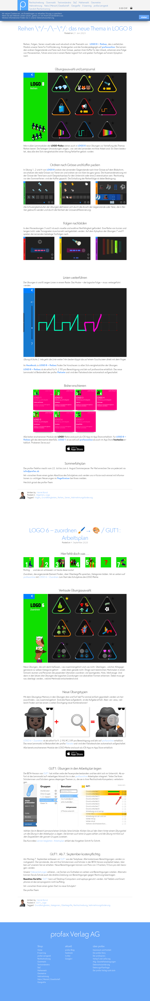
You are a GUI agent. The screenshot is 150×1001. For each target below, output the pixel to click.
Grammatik (51, 2)
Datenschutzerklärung (101, 965)
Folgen (37, 497)
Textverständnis (64, 2)
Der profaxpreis (99, 956)
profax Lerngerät (101, 5)
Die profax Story (99, 953)
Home (40, 950)
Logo (48, 495)
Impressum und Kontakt (102, 950)
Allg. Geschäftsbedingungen (104, 962)
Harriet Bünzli (42, 492)
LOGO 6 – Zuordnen (48, 577)
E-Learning (87, 5)
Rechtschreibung (36, 2)
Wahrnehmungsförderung (82, 497)
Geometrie (96, 2)
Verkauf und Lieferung (102, 959)
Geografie (75, 5)
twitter (67, 956)
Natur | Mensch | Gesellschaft (56, 5)
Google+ (68, 959)
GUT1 (46, 773)
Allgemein (40, 495)
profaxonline (29, 577)
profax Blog (70, 950)
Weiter (144, 17)
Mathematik (84, 2)
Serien (67, 497)
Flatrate (69, 743)
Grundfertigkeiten (49, 497)
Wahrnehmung (35, 5)
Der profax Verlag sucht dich (104, 970)
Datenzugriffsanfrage (101, 968)
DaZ (75, 2)
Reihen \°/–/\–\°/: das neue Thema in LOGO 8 (75, 28)
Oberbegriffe (66, 905)
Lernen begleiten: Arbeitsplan (50, 841)
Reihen (61, 497)
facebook (69, 953)
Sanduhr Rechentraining (39, 9)
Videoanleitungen (38, 872)
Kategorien (55, 905)
